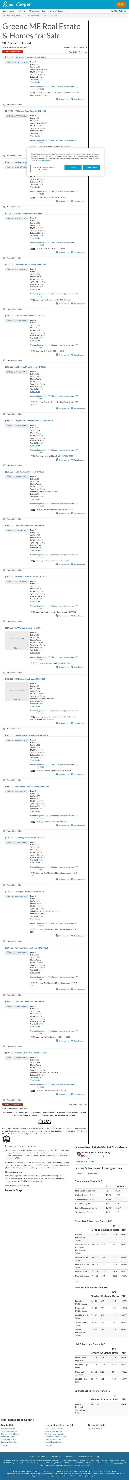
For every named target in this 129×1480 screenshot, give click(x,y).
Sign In (121, 4)
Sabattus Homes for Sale (54, 1434)
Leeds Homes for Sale (53, 1439)
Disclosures (69, 1456)
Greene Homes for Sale (54, 1429)
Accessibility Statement (85, 1456)
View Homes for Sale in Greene (17, 1185)
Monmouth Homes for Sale (55, 1437)
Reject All (73, 167)
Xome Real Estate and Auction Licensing (17, 1460)
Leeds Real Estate (8, 1437)
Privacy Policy (42, 1456)
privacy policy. (46, 160)
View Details (35, 82)
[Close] (100, 151)
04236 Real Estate (95, 1429)
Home (31, 1456)
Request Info (64, 99)
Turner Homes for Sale (53, 1442)
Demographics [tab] (92, 1173)
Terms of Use (56, 1456)
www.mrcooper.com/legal (58, 1473)
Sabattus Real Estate (9, 1431)
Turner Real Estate (8, 1439)
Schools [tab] (80, 1173)
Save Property (79, 99)
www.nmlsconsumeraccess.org (16, 1473)
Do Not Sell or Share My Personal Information (43, 168)
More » (77, 1281)
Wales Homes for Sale (53, 1431)
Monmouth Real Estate (10, 1434)
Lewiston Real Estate (9, 1442)
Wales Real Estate (8, 1429)
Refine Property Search (13, 52)
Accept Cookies (92, 167)
